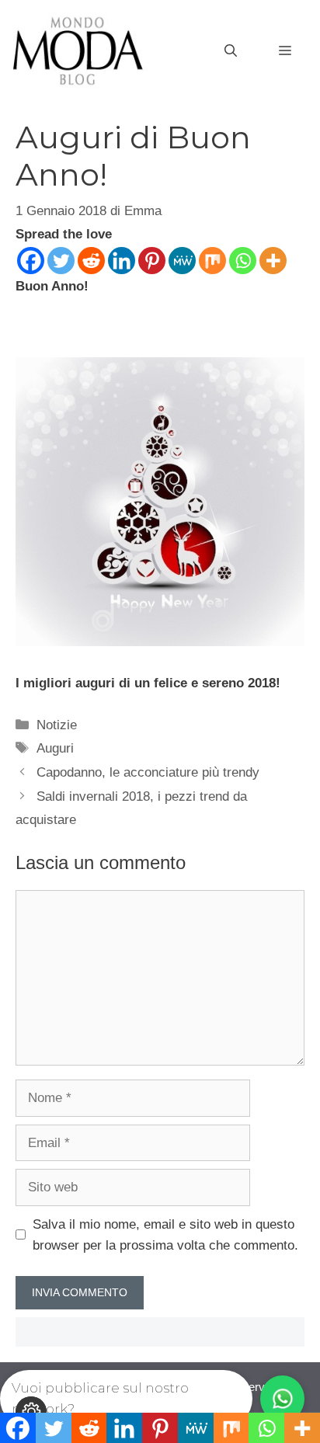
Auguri (55, 748)
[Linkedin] (121, 260)
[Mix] (212, 260)
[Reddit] (91, 260)
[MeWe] (182, 260)
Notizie (57, 725)
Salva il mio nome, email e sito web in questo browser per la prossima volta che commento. (165, 1235)
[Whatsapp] (242, 260)
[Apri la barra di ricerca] (230, 51)
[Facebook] (30, 260)
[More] (273, 260)
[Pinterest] (151, 260)
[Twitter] (61, 260)
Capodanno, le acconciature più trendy (148, 772)
